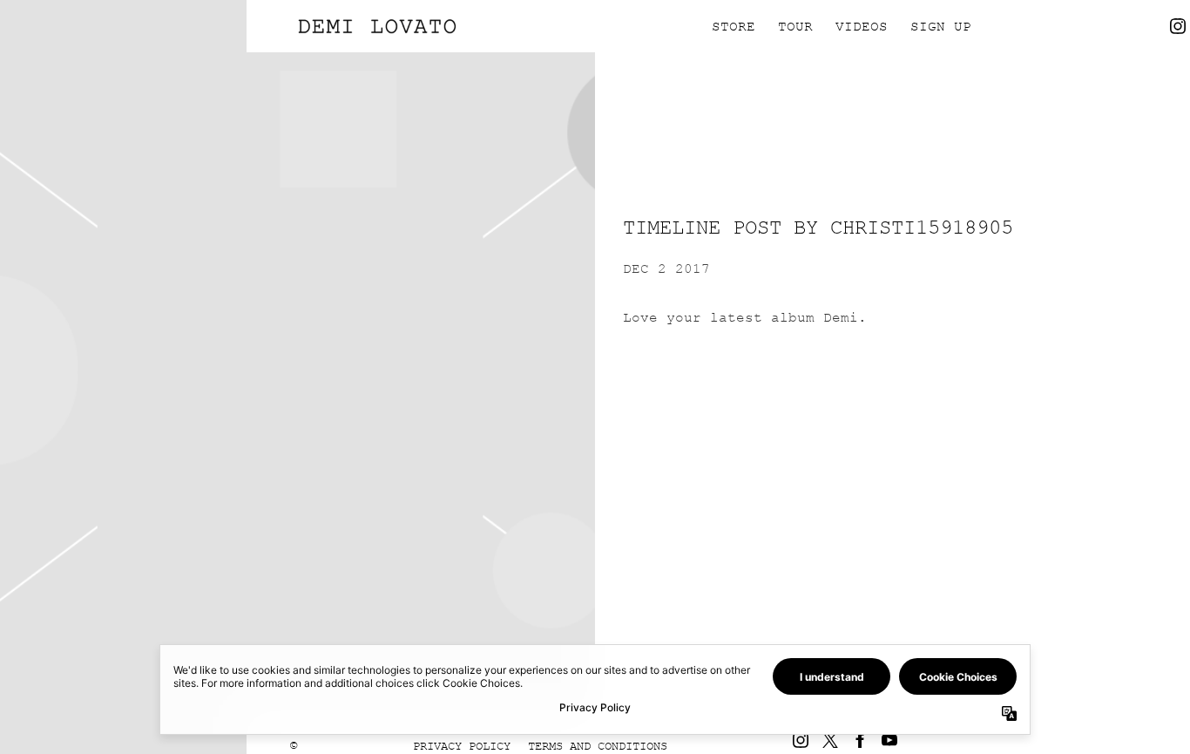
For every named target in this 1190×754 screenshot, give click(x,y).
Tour (795, 26)
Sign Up (940, 26)
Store (733, 26)
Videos (861, 26)
